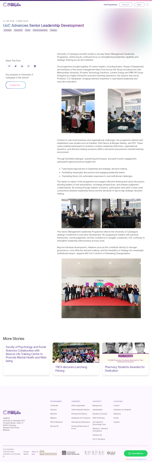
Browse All (54, 426)
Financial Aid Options (79, 414)
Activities (7, 30)
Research (125, 5)
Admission (75, 401)
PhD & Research (56, 422)
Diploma (53, 410)
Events (116, 418)
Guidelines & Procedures (80, 418)
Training (53, 30)
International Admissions (80, 422)
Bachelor (53, 414)
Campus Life (97, 435)
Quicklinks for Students (122, 410)
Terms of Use (35, 453)
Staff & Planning (98, 418)
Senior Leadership (40, 30)
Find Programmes (110, 5)
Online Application (78, 405)
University (97, 401)
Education (18, 30)
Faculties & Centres (100, 414)
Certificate (54, 405)
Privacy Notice (26, 453)
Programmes (56, 401)
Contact (117, 405)
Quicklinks (118, 401)
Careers (117, 422)
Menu (139, 5)
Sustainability (97, 410)
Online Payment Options (80, 410)
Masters (53, 418)
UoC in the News (99, 439)
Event (28, 30)
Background (97, 405)
